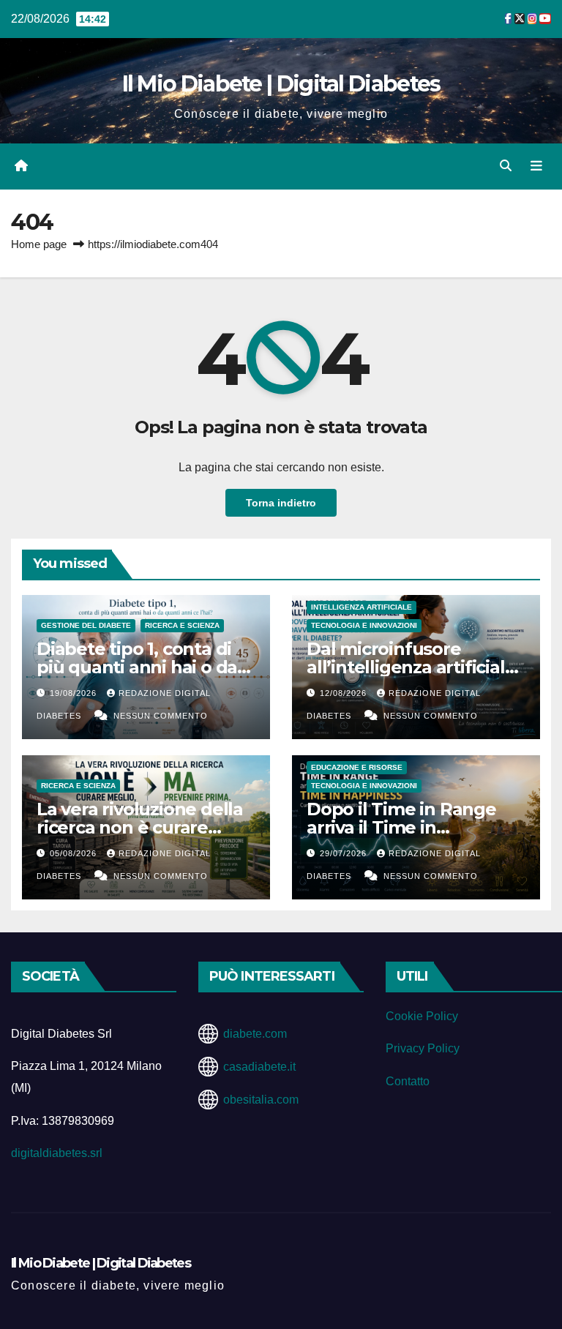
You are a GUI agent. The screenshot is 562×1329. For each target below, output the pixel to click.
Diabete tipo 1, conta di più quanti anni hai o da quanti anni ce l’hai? (137, 667)
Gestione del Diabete (86, 625)
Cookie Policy (422, 1016)
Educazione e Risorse (356, 767)
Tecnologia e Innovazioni (364, 625)
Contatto (408, 1081)
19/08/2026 (75, 693)
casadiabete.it (259, 1066)
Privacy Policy (423, 1048)
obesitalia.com (261, 1099)
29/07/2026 (345, 853)
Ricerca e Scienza (182, 625)
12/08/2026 (345, 693)
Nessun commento (160, 715)
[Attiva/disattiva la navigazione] (536, 166)
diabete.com (255, 1033)
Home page (39, 244)
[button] (506, 166)
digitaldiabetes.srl (56, 1153)
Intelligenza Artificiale (361, 607)
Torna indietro (281, 503)
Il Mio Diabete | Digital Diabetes (281, 83)
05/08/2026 (75, 853)
